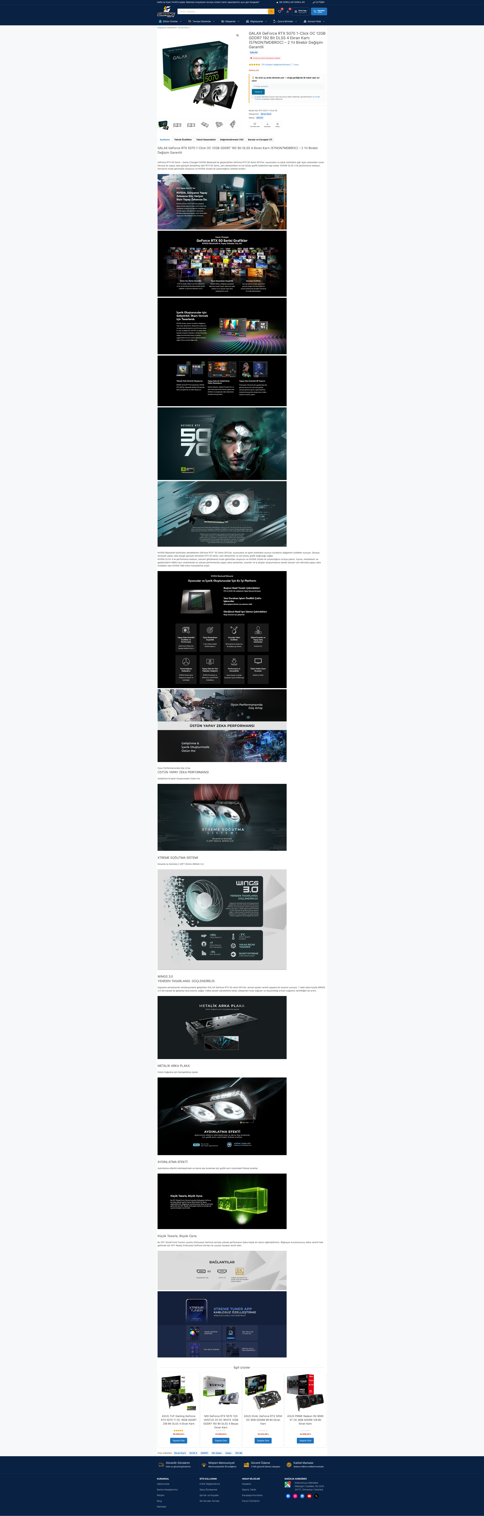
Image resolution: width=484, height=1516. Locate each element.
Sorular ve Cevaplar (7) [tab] (260, 139)
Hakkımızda (163, 1484)
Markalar (161, 1506)
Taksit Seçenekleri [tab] (206, 139)
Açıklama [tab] (165, 139)
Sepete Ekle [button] (179, 1440)
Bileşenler (230, 21)
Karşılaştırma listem (252, 1495)
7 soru (295, 64)
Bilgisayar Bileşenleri (167, 27)
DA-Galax (217, 1453)
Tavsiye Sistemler (201, 21)
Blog (159, 1501)
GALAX (254, 52)
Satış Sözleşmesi (208, 1489)
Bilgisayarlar (256, 21)
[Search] (271, 11)
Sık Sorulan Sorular (210, 1501)
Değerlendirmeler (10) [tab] (232, 139)
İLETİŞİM (320, 2)
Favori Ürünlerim (251, 1501)
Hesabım (246, 1484)
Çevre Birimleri (285, 21)
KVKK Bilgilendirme (210, 1484)
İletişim (160, 1495)
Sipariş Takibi (249, 1489)
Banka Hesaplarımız (167, 1489)
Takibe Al (258, 92)
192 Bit (238, 1453)
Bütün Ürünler (170, 21)
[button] (237, 35)
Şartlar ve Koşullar (209, 1495)
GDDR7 (204, 1453)
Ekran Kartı (184, 27)
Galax (228, 1453)
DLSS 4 (193, 1453)
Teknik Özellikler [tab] (183, 139)
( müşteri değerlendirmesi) (276, 64)
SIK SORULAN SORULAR (292, 2)
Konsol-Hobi (314, 21)
